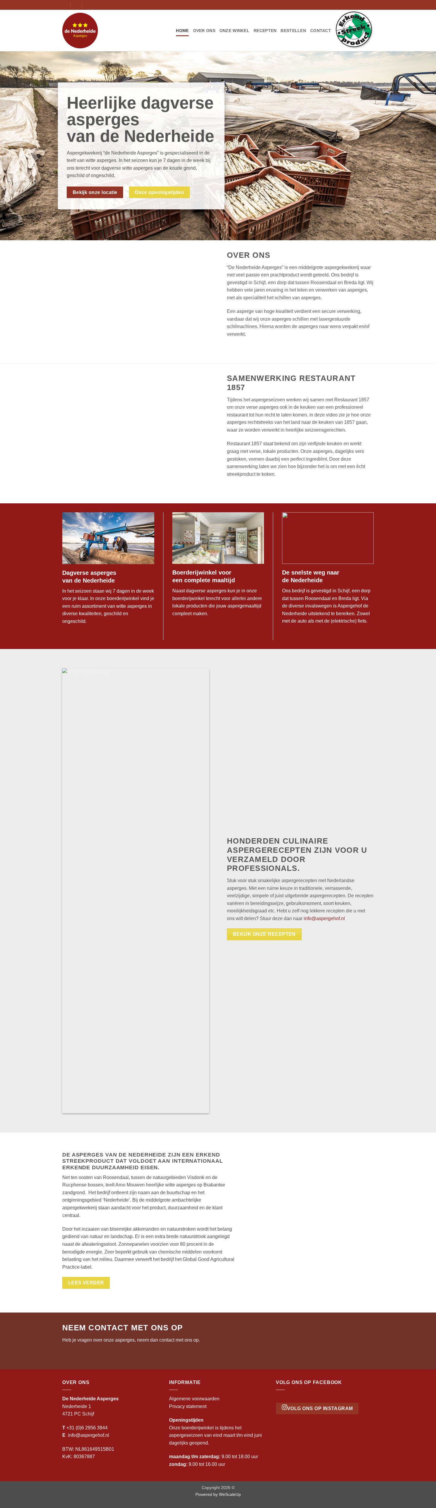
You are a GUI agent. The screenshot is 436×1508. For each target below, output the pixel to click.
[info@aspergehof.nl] (76, 5)
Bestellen (293, 30)
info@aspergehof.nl (324, 918)
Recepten (265, 30)
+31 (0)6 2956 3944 (87, 1427)
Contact (320, 30)
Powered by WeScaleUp (218, 1494)
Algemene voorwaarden (194, 1398)
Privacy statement (187, 1406)
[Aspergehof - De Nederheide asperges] (92, 30)
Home (182, 30)
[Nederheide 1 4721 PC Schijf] (64, 5)
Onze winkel (234, 30)
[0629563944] (88, 5)
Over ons (204, 30)
